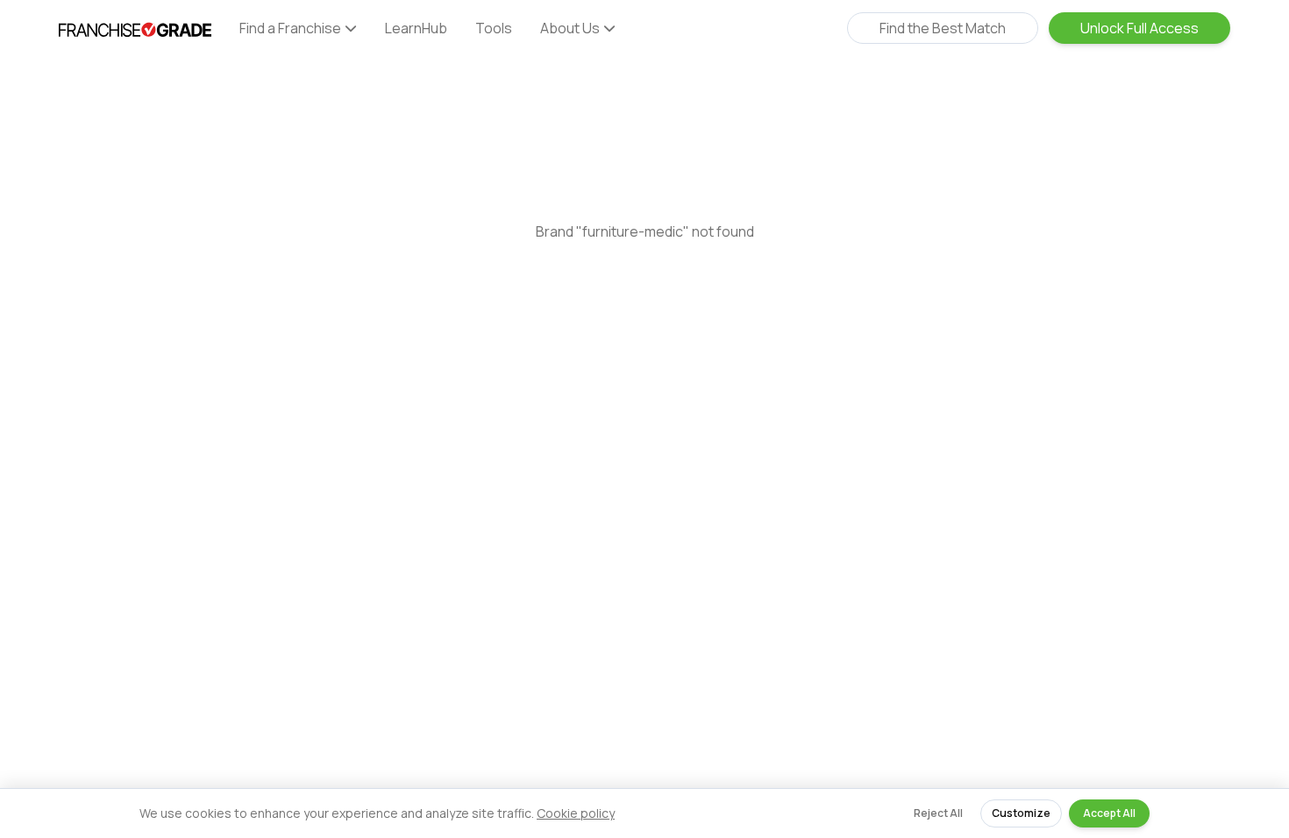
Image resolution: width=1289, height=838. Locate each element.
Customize (1021, 813)
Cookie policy (576, 813)
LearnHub (416, 28)
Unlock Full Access (1139, 28)
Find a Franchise (290, 28)
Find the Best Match (943, 28)
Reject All (938, 813)
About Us (570, 28)
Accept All (1109, 813)
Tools (493, 28)
